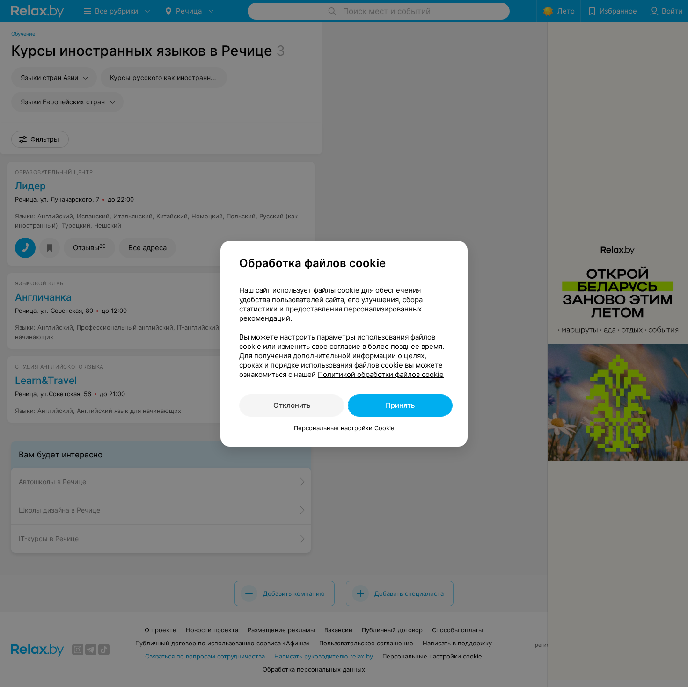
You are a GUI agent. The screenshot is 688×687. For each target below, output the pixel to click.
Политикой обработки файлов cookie (381, 374)
